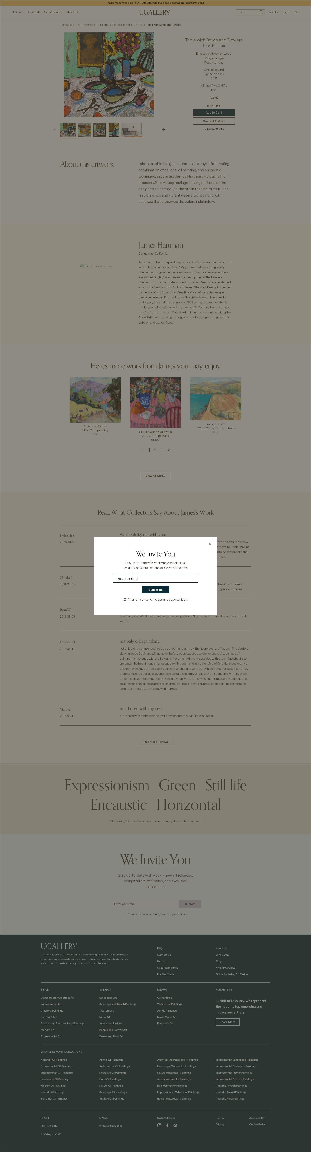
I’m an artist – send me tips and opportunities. (158, 599)
